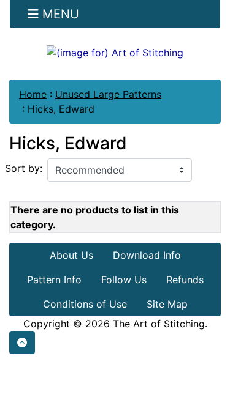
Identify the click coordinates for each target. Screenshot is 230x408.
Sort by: (23, 168)
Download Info (147, 255)
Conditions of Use (85, 304)
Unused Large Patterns (108, 94)
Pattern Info (54, 279)
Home (33, 94)
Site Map (167, 304)
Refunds (185, 279)
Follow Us (124, 279)
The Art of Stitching (159, 323)
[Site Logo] (115, 52)
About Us (71, 255)
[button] (22, 342)
